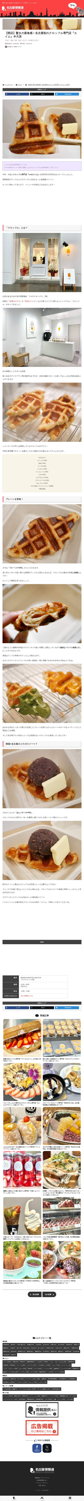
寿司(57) (22, 1361)
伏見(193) (53, 1344)
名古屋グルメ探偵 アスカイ (15, 46)
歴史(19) (13, 1378)
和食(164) (16, 1361)
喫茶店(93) (42, 1372)
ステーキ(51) (38, 1368)
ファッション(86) (35, 1396)
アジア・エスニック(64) (10, 1368)
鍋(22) (5, 1372)
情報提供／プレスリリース (42, 1477)
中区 (16, 40)
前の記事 (36, 1294)
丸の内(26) (61, 1344)
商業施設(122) (64, 1396)
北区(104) (14, 1351)
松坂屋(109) (39, 1399)
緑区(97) (13, 1354)
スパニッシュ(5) (66, 1365)
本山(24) (33, 1348)
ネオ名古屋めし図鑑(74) (10, 1389)
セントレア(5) (32, 1382)
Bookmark (68, 94)
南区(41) (60, 1351)
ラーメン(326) (21, 1365)
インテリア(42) (53, 1396)
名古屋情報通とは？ (42, 1480)
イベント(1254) (7, 1396)
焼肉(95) (56, 1368)
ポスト (43, 94)
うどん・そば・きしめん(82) (58, 1361)
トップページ (14, 1500)
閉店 (12, 40)
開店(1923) (17, 1396)
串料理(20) (71, 1361)
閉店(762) (25, 1396)
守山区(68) (76, 1351)
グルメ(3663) (7, 1361)
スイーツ (24, 40)
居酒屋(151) (76, 1368)
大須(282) (38, 1344)
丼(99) (46, 1361)
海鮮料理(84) (31, 1361)
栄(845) (13, 1344)
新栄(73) (76, 1344)
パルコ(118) (48, 1399)
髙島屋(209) (30, 1399)
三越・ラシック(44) (59, 1399)
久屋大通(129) (21, 1344)
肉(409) (30, 1368)
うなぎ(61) (39, 1361)
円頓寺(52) (69, 1344)
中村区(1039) (50, 1348)
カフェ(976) (34, 1372)
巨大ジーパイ (30, 301)
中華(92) (12, 1365)
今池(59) (12, 1348)
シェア (18, 94)
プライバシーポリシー (42, 1482)
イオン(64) (70, 1399)
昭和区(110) (21, 1351)
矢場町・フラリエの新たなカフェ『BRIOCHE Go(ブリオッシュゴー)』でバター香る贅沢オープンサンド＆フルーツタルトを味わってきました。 (61, 1193)
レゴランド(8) (42, 1382)
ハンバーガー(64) (66, 1368)
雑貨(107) (44, 1396)
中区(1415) (58, 1348)
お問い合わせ (42, 1485)
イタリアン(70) (31, 1365)
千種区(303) (74, 1348)
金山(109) (46, 1344)
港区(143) (54, 1351)
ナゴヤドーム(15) (22, 1382)
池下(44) (19, 1348)
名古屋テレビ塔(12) (9, 1382)
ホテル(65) (20, 1378)
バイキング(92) (24, 1372)
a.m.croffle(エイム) (27, 996)
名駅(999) (6, 1344)
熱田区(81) (30, 1351)
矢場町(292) (30, 1344)
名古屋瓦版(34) (55, 1389)
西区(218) (6, 1351)
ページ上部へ (42, 1500)
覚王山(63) (26, 1348)
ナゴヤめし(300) (13, 1372)
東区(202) (66, 1348)
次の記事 (48, 1294)
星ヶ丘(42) (41, 1348)
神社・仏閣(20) (41, 1378)
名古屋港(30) (63, 1378)
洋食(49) (5, 1365)
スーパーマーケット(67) (10, 1399)
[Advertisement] (42, 66)
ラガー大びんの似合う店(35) (27, 1389)
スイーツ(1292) (59, 1372)
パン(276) (50, 1372)
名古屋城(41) (72, 1378)
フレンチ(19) (56, 1365)
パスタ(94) (40, 1365)
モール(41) (73, 1396)
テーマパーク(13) (30, 1378)
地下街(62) (22, 1399)
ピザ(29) (47, 1365)
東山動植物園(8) (52, 1378)
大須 (20, 40)
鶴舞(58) (5, 1348)
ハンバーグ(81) (47, 1368)
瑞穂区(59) (38, 1351)
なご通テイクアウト (33, 40)
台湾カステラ (15, 301)
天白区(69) (6, 1354)
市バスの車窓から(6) (44, 1389)
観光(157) (6, 1378)
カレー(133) (22, 1368)
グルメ (7, 40)
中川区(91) (46, 1351)
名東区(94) (68, 1351)
